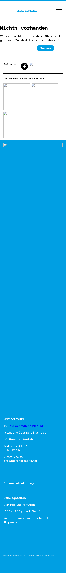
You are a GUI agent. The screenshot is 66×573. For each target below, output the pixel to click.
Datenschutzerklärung (18, 483)
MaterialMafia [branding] (27, 11)
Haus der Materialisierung (25, 426)
